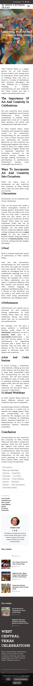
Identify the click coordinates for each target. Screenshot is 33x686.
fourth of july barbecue (18, 479)
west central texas (7, 467)
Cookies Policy (25, 676)
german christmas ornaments (10, 488)
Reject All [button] (17, 683)
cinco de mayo (17, 476)
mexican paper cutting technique (11, 470)
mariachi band (15, 482)
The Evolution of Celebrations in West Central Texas (18, 610)
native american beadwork (18, 485)
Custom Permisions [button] (20, 679)
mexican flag (6, 479)
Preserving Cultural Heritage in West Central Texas (20, 587)
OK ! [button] (8, 679)
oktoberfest (6, 482)
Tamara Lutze (9, 42)
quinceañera (6, 485)
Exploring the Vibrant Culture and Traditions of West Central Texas (19, 575)
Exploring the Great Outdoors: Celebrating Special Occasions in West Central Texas (20, 621)
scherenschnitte (6, 476)
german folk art (16, 473)
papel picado (6, 473)
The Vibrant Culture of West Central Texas (19, 563)
